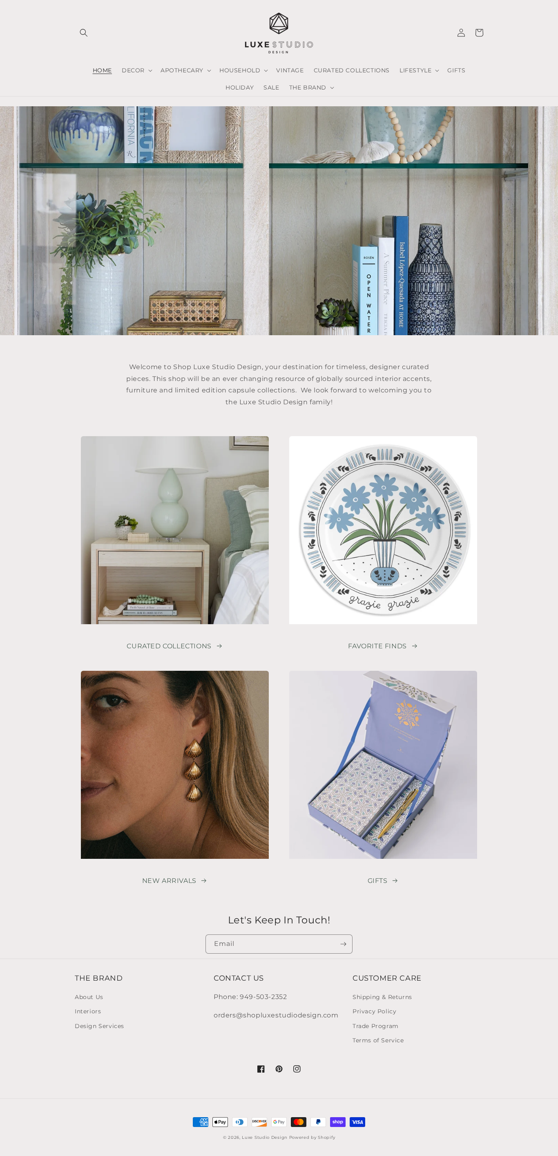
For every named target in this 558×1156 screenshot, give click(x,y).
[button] (84, 33)
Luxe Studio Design (265, 1137)
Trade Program (376, 1026)
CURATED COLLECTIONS (169, 646)
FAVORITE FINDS (377, 646)
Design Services (99, 1026)
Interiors (88, 1011)
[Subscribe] (343, 944)
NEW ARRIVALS (169, 881)
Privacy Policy (374, 1011)
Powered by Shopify (312, 1137)
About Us (89, 997)
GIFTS (378, 881)
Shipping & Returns (382, 997)
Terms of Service (378, 1040)
